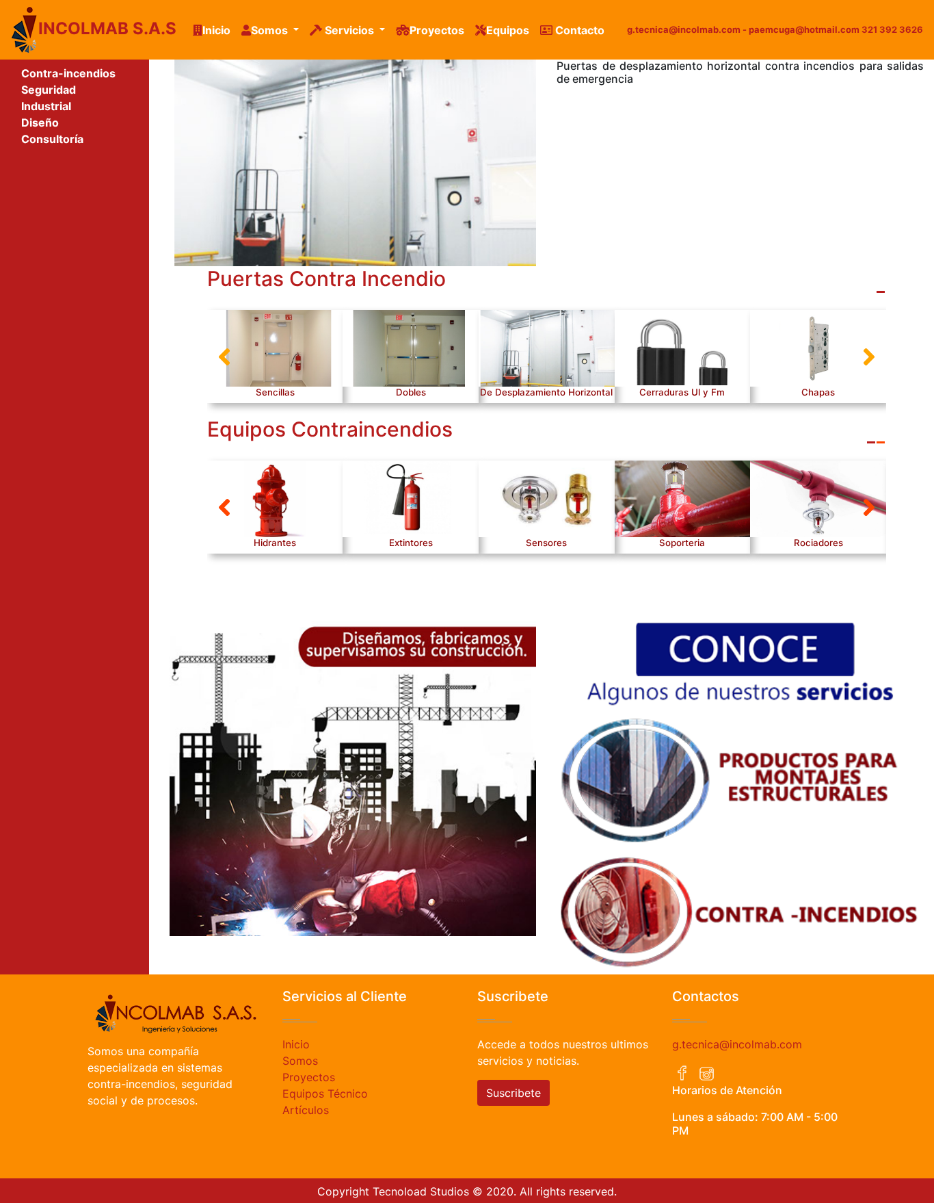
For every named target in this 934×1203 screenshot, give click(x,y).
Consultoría (52, 139)
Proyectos (437, 30)
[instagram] (706, 1073)
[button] (224, 356)
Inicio (219, 30)
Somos (300, 1061)
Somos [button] (271, 30)
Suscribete (513, 1093)
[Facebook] (682, 1073)
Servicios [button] (349, 30)
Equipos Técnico (325, 1093)
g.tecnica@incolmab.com (737, 1044)
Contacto (578, 30)
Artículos (305, 1110)
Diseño (40, 122)
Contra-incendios (68, 73)
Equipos (507, 30)
